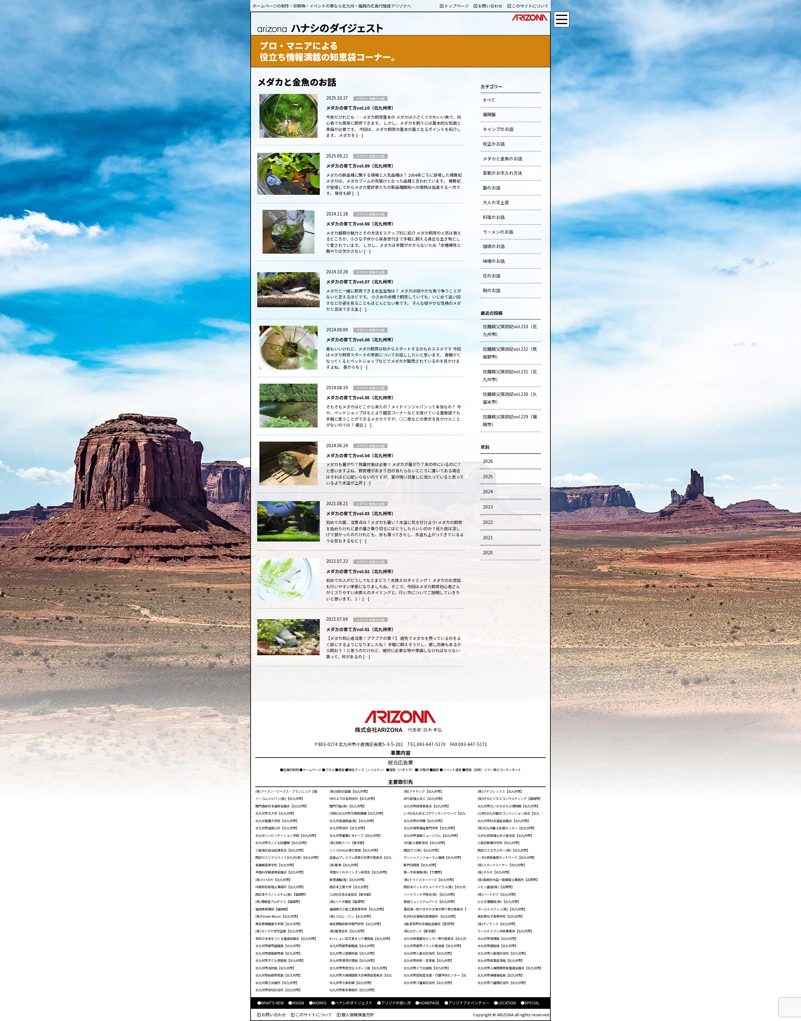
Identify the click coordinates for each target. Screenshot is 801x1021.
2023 (488, 507)
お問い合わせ (490, 6)
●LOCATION (505, 1003)
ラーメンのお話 (498, 232)
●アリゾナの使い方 (394, 1003)
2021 (488, 537)
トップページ (456, 6)
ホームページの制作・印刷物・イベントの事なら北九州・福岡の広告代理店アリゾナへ (332, 6)
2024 (488, 491)
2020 (488, 552)
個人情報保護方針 (357, 1015)
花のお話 (491, 275)
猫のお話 (491, 187)
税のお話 (491, 290)
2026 (488, 461)
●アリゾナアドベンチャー (466, 1003)
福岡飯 (489, 114)
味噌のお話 (494, 261)
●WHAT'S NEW (270, 1003)
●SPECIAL (530, 1003)
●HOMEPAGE (427, 1003)
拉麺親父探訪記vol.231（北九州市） (510, 375)
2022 (488, 522)
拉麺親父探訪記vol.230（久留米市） (510, 398)
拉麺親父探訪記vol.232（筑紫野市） (510, 353)
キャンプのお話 (498, 129)
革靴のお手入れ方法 (502, 173)
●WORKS (318, 1003)
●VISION (296, 1003)
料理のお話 (494, 217)
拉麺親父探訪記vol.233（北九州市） (510, 330)
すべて (489, 100)
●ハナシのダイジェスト (351, 1003)
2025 (488, 476)
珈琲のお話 (494, 246)
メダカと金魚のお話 (502, 158)
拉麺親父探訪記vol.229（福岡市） (510, 420)
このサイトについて (529, 6)
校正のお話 (494, 144)
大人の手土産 (496, 202)
